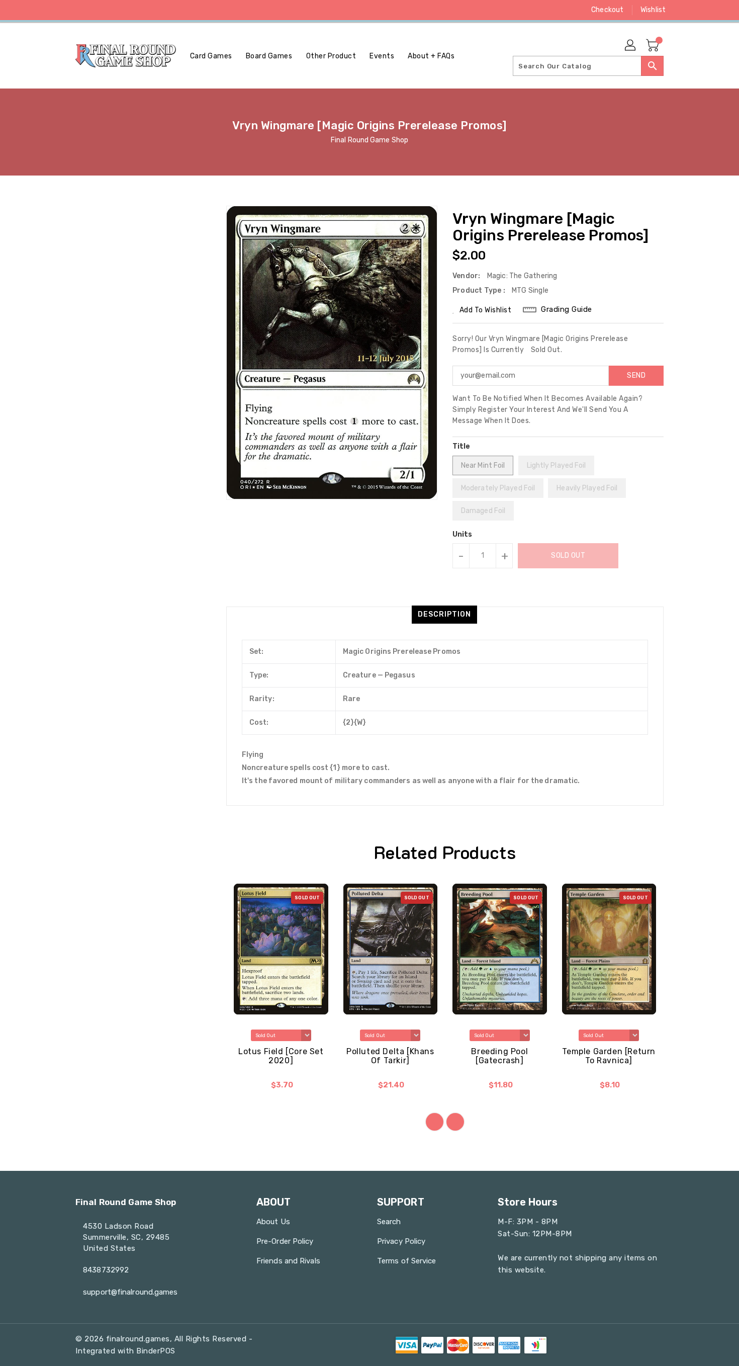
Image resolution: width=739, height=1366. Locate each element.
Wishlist (653, 10)
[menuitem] (211, 56)
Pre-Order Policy (285, 1241)
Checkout (607, 10)
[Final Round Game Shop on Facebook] (61, 10)
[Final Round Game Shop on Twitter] (80, 10)
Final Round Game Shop (369, 140)
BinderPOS (155, 1350)
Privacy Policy (401, 1241)
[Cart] (653, 46)
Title (461, 446)
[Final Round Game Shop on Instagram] (99, 10)
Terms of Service (406, 1260)
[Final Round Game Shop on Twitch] (137, 10)
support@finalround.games (130, 1292)
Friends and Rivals (288, 1260)
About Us (273, 1221)
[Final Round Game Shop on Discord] (118, 10)
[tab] (444, 615)
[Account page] (631, 46)
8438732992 (106, 1269)
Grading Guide (566, 309)
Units (462, 534)
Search (389, 1221)
